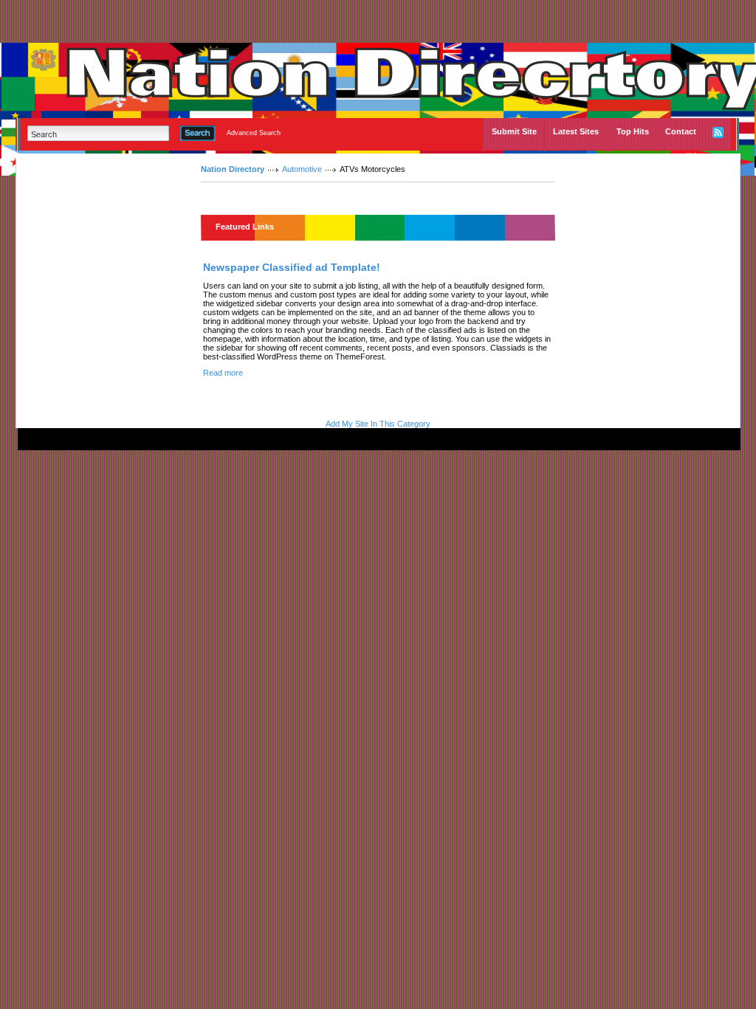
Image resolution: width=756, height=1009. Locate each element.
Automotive (302, 169)
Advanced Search (254, 133)
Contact (680, 131)
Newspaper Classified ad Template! (291, 267)
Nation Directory (232, 169)
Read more (223, 372)
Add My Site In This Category (378, 423)
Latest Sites (576, 131)
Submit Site (514, 131)
